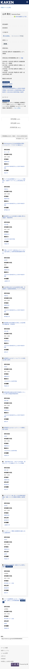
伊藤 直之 (6, 189)
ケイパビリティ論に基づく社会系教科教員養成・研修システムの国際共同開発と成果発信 (13, 497)
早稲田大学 (6, 386)
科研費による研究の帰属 (7, 661)
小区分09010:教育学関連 (13, 92)
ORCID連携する (20, 16)
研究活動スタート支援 (9, 583)
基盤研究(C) (6, 234)
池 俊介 (5, 366)
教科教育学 (5, 84)
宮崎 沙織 (6, 331)
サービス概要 (4, 647)
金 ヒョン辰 (6, 152)
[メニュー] (27, 2)
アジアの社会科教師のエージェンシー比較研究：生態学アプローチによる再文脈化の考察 (13, 180)
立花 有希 (6, 224)
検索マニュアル (5, 650)
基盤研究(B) (6, 161)
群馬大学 (6, 352)
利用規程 (3, 658)
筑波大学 (6, 172)
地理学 (10, 84)
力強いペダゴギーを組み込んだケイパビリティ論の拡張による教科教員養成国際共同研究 (13, 251)
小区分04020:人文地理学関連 (14, 90)
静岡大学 (6, 592)
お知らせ (3, 656)
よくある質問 (4, 653)
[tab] (15, 119)
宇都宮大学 (6, 243)
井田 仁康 (6, 470)
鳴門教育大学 (7, 210)
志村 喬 (5, 260)
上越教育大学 (7, 281)
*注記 (25, 16)
